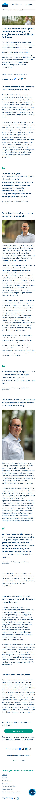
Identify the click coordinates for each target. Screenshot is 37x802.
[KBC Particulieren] (5, 4)
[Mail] (25, 79)
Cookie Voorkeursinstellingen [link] (11, 792)
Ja (15, 760)
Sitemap (4, 774)
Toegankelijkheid (7, 789)
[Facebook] (15, 79)
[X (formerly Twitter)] (18, 79)
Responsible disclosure (9, 786)
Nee (23, 760)
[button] (28, 4)
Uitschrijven (5, 783)
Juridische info (6, 780)
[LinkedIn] (22, 79)
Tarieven (4, 777)
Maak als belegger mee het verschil (13, 10)
